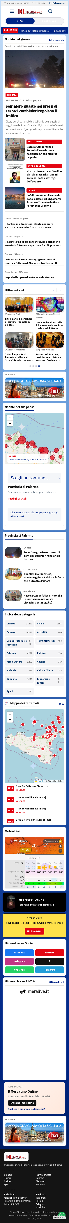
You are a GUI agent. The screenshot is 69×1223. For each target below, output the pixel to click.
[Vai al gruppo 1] (30, 366)
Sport (19, 691)
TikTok (39, 1201)
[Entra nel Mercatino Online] (34, 1098)
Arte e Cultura (19, 661)
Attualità (50, 632)
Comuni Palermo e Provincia (19, 642)
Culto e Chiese (50, 670)
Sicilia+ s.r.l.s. (23, 1212)
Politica (50, 653)
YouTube (49, 952)
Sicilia (50, 623)
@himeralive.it (56, 982)
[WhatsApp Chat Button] (62, 1215)
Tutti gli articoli (17, 499)
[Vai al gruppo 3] (36, 366)
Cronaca (19, 623)
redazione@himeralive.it (15, 1198)
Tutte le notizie (56, 40)
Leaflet (40, 781)
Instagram (19, 961)
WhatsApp (19, 970)
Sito (20, 21)
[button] (10, 418)
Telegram (49, 970)
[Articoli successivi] (61, 290)
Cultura (50, 661)
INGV (61, 703)
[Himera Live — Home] (30, 11)
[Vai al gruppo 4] (39, 366)
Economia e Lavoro (49, 681)
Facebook (19, 952)
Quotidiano (49, 21)
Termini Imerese (50, 641)
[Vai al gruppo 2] (33, 366)
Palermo (19, 653)
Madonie (19, 670)
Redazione (9, 1194)
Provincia (40, 1184)
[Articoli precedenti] (53, 290)
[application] (34, 451)
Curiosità (19, 679)
